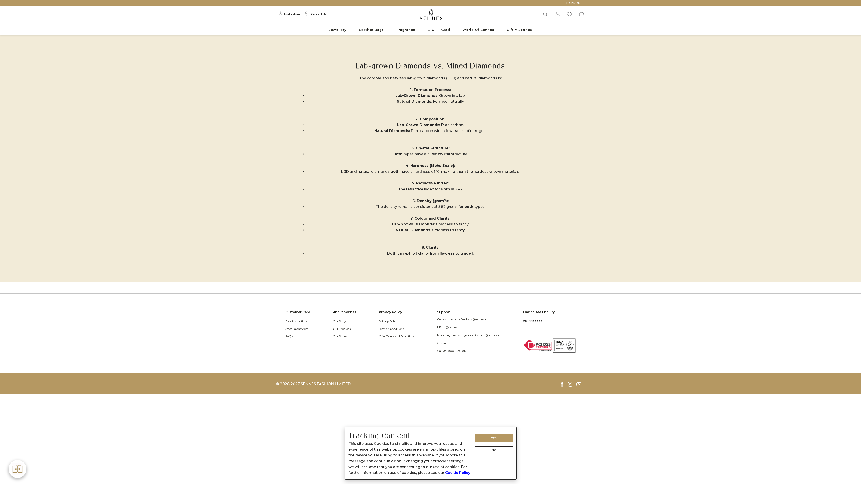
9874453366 (533, 321)
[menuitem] (338, 30)
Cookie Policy (457, 473)
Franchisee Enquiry (539, 312)
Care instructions (296, 321)
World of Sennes (478, 30)
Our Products (342, 329)
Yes (494, 438)
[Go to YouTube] (580, 384)
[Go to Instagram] (572, 384)
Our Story (339, 321)
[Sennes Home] (430, 15)
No (493, 450)
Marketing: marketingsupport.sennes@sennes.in (468, 335)
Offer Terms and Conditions (396, 336)
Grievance (443, 343)
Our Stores (340, 336)
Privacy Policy (388, 321)
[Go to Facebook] (564, 384)
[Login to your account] (557, 13)
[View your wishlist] (569, 13)
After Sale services (296, 329)
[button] (544, 13)
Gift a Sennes (519, 30)
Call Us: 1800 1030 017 (451, 350)
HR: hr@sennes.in (448, 327)
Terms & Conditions (391, 329)
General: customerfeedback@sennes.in (462, 319)
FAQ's (289, 336)
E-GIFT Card (439, 30)
